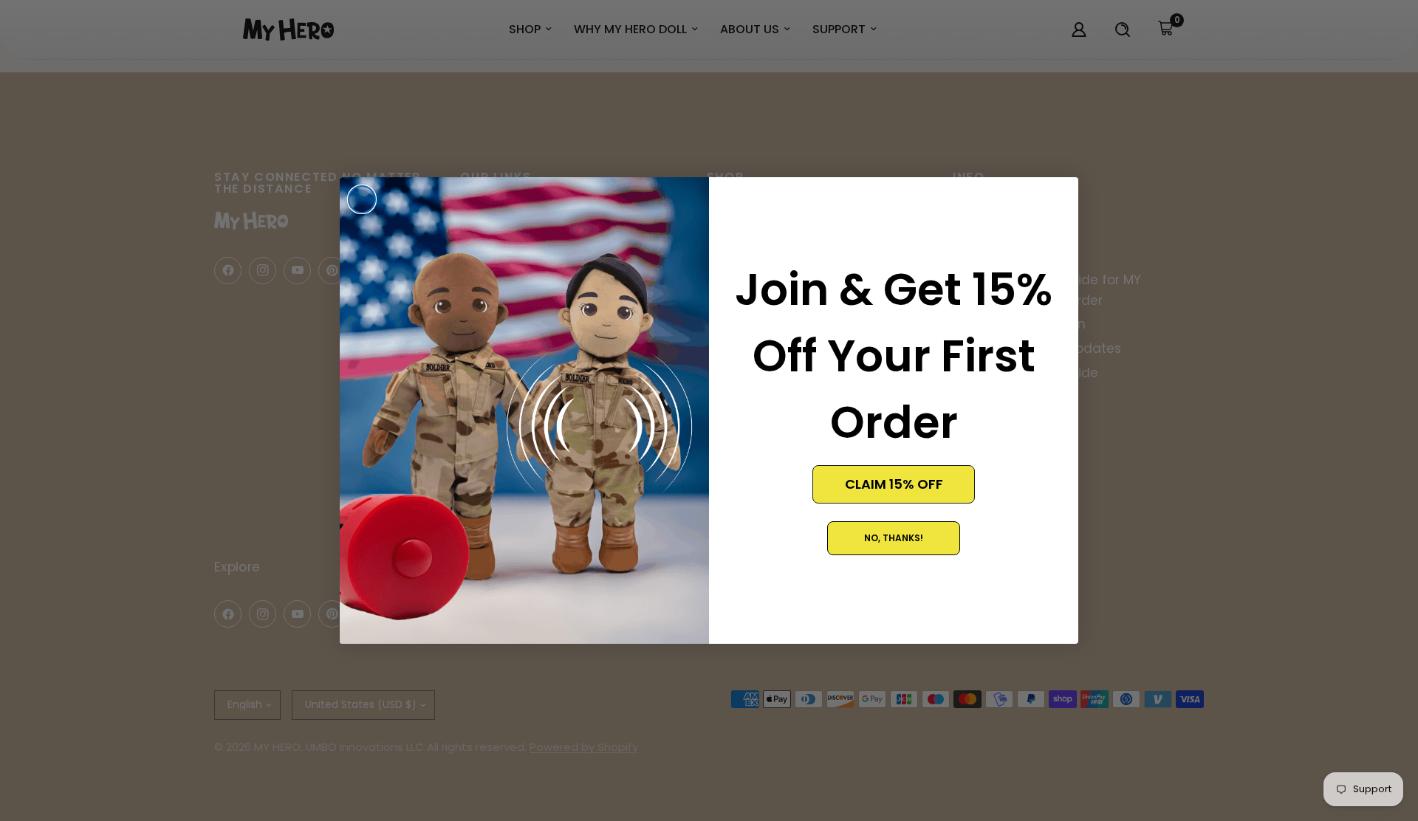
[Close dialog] (362, 199)
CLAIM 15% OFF (894, 484)
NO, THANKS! (893, 538)
